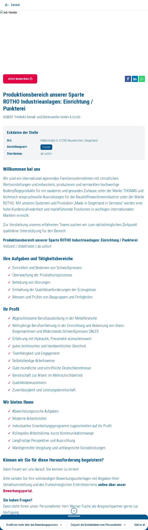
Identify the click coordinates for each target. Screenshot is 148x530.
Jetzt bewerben (18, 79)
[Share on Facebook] (128, 79)
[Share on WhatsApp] (142, 79)
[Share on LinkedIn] (135, 79)
